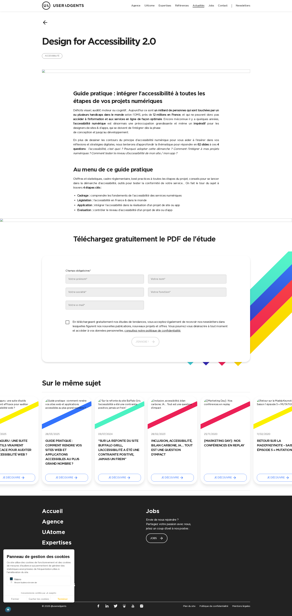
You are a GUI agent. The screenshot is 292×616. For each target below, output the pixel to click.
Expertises (56, 542)
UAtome (53, 532)
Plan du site (189, 606)
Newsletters (58, 584)
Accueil (52, 511)
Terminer (63, 599)
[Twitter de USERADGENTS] (115, 607)
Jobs (152, 511)
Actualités (56, 563)
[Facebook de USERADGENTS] (98, 607)
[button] (8, 609)
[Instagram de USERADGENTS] (141, 607)
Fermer (15, 599)
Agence (52, 521)
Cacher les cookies (39, 599)
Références (57, 553)
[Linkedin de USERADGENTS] (107, 607)
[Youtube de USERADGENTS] (133, 607)
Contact (53, 574)
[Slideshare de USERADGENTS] (124, 607)
